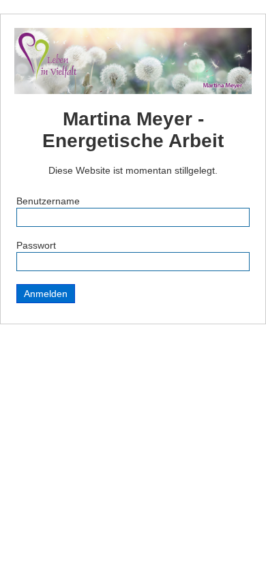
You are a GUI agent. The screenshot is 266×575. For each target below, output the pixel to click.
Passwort (36, 245)
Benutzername (48, 201)
